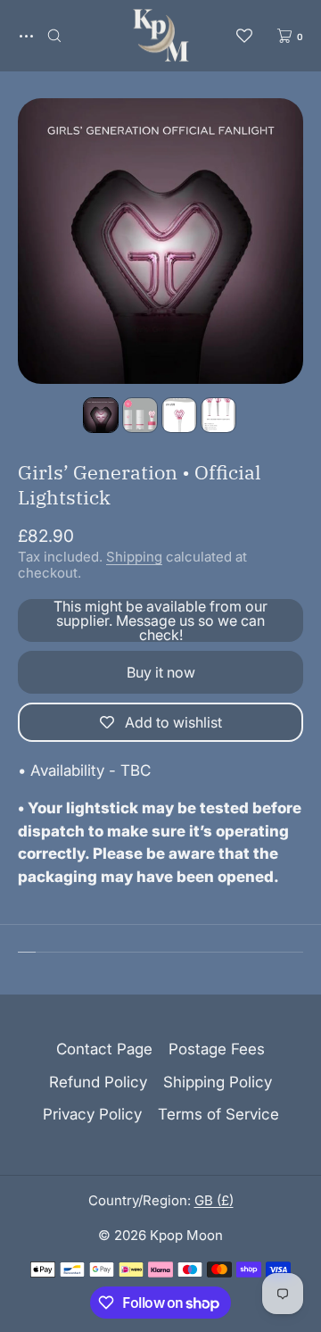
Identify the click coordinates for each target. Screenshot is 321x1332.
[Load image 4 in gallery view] (218, 415)
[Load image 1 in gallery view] (101, 415)
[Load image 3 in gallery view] (179, 415)
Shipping (134, 556)
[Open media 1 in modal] (160, 241)
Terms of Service (218, 1114)
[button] (54, 35)
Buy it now (161, 672)
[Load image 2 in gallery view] (140, 415)
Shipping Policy (217, 1082)
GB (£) (214, 1200)
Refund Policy (98, 1082)
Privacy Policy (92, 1114)
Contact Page (104, 1049)
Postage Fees (217, 1049)
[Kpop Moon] (161, 35)
